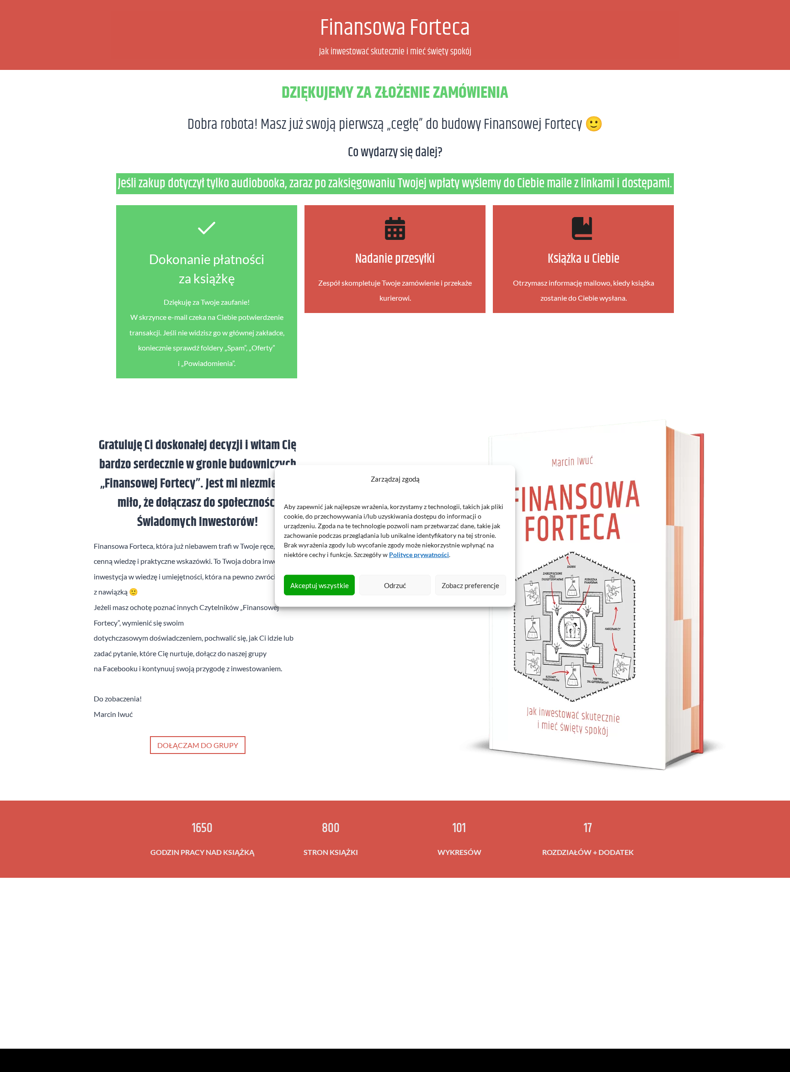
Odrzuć (395, 585)
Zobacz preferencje (470, 585)
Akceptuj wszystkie (319, 585)
